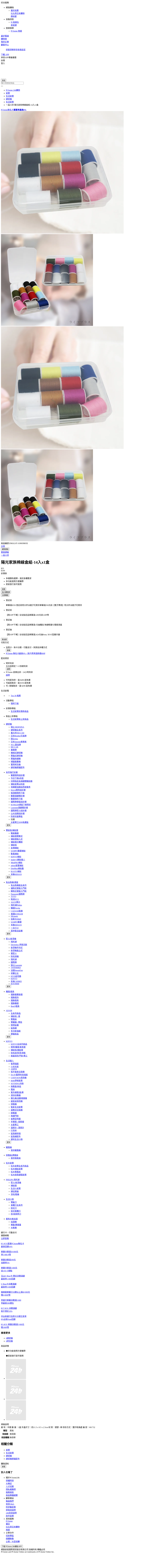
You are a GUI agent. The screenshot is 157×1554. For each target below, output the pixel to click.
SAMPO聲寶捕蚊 (18, 851)
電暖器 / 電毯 (16, 1022)
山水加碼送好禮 (18, 813)
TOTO (13, 896)
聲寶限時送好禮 (18, 775)
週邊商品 (15, 1034)
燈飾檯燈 (15, 1003)
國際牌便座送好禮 (18, 802)
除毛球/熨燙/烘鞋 (18, 1053)
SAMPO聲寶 (16, 922)
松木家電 (10, 1163)
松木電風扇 (16, 1172)
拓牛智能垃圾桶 (18, 1072)
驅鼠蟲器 (15, 833)
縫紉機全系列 (17, 730)
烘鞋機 (14, 1104)
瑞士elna (14, 739)
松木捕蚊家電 (17, 1169)
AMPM (14, 1069)
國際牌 (14, 962)
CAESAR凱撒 (17, 911)
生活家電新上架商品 (19, 719)
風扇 (13, 1089)
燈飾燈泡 (15, 997)
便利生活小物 (17, 1139)
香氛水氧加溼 (12, 1219)
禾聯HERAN (16, 874)
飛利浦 (14, 942)
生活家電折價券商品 (19, 711)
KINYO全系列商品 (19, 1044)
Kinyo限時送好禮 (18, 790)
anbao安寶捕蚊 (17, 866)
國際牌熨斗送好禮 (18, 811)
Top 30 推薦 (16, 696)
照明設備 (15, 1025)
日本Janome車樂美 (18, 742)
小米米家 (15, 1067)
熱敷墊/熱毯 (16, 1086)
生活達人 (10, 1061)
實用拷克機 (16, 764)
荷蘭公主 (15, 973)
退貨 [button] (16, 50)
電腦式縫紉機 (17, 756)
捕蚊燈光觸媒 (17, 842)
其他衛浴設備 (17, 931)
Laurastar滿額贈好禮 (19, 808)
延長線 (14, 1028)
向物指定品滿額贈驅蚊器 (21, 781)
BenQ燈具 (15, 1006)
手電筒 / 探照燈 (17, 1122)
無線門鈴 (15, 1116)
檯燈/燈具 (10, 992)
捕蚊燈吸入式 (17, 839)
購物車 (4, 39)
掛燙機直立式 (17, 950)
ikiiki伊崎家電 (17, 1081)
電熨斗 (14, 953)
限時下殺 (15, 703)
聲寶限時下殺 (17, 799)
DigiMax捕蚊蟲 (17, 868)
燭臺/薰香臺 (16, 1225)
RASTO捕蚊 (16, 871)
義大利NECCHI (17, 733)
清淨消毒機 (16, 1095)
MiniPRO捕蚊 (16, 863)
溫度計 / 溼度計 (17, 1128)
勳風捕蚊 (15, 854)
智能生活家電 (17, 1107)
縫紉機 (9, 724)
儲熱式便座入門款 (18, 888)
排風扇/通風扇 (12, 1155)
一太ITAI (15, 928)
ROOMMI (15, 984)
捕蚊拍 (14, 845)
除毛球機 (15, 956)
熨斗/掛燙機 (11, 939)
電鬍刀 (14, 1202)
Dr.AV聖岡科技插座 (19, 1075)
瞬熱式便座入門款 (18, 891)
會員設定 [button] (22, 50)
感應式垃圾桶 (17, 1110)
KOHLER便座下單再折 (21, 805)
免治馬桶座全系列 (18, 885)
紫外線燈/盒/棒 (17, 1092)
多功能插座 (16, 1031)
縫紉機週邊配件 (18, 767)
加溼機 (14, 1222)
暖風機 (9, 1147)
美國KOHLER (17, 914)
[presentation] (78, 218)
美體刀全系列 (17, 1205)
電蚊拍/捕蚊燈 (12, 830)
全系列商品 (16, 1013)
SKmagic (14, 916)
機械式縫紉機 (17, 753)
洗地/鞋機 (15, 1194)
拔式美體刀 (16, 1211)
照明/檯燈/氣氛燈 (18, 1047)
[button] (78, 16)
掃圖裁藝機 (16, 762)
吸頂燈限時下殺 (18, 793)
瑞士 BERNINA (17, 727)
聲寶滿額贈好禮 (18, 796)
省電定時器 (16, 1119)
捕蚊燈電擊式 (17, 836)
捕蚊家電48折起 (18, 784)
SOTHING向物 (17, 1083)
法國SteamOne (17, 970)
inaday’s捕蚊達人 (18, 860)
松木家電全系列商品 (19, 1166)
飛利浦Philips (16, 905)
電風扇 (14, 1019)
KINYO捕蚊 (16, 857)
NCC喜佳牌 (16, 745)
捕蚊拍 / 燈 (15, 1016)
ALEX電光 (15, 902)
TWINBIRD (16, 968)
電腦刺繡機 (16, 759)
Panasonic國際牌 (18, 894)
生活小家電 (16, 1188)
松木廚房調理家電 (18, 1175)
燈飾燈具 (15, 1000)
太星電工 (15, 1125)
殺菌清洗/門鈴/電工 (19, 1056)
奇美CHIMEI (16, 981)
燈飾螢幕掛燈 (17, 994)
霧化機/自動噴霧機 (19, 1098)
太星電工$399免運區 (19, 822)
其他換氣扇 (16, 1158)
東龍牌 (14, 750)
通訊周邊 (15, 1191)
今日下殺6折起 (17, 778)
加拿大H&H (16, 919)
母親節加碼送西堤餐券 (20, 787)
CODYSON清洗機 (18, 1078)
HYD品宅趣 (16, 976)
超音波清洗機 (17, 1101)
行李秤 (14, 1131)
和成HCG (15, 899)
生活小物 (10, 1199)
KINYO (14, 979)
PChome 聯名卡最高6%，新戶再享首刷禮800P (25, 653)
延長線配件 (16, 1136)
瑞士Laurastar (16, 965)
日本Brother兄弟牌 (18, 736)
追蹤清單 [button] (10, 50)
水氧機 (14, 1228)
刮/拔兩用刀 (16, 1214)
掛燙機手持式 (17, 948)
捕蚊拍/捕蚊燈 (17, 1050)
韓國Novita (15, 908)
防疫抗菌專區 (17, 816)
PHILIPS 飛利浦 (13, 1180)
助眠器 (14, 1113)
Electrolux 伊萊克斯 (19, 945)
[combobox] (78, 83)
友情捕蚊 (15, 848)
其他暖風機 (16, 1150)
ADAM (9, 1011)
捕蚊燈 (14, 1186)
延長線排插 (16, 1133)
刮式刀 (14, 1208)
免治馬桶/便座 (12, 882)
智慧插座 (15, 1064)
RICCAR (14, 747)
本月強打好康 (12, 772)
